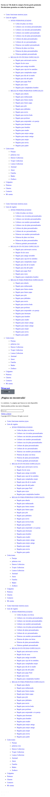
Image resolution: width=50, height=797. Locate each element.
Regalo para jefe (21, 106)
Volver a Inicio (6, 414)
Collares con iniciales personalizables (28, 30)
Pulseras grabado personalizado (26, 54)
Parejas (13, 152)
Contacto (9, 191)
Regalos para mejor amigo (24, 136)
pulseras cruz (15, 155)
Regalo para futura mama (24, 100)
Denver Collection (17, 158)
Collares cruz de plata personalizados (28, 36)
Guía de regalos (11, 18)
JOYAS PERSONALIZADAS (21, 21)
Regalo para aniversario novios (26, 60)
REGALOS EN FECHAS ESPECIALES (25, 57)
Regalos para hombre (23, 127)
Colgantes (9, 182)
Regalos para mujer (22, 139)
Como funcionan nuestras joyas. (17, 14)
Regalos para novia (22, 143)
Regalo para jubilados (23, 109)
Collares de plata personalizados (26, 39)
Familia (13, 173)
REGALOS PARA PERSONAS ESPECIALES (27, 91)
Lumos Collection (17, 164)
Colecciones (10, 149)
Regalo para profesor (23, 118)
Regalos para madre (22, 130)
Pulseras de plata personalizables (27, 51)
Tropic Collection (17, 161)
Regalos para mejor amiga (24, 133)
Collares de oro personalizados (26, 42)
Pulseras (8, 185)
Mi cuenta (9, 194)
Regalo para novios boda (24, 115)
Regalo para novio (22, 112)
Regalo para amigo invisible (25, 66)
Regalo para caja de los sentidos (26, 69)
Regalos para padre (22, 146)
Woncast (5, 388)
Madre (13, 176)
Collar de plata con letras (24, 24)
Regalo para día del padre (24, 78)
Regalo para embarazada (24, 97)
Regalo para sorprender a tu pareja (27, 121)
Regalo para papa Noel (23, 82)
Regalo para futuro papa (24, 103)
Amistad (13, 167)
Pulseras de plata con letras (25, 48)
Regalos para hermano (23, 124)
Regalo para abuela (22, 94)
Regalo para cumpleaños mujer (26, 72)
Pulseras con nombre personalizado (28, 45)
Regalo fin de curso (22, 63)
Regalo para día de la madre (25, 75)
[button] (25, 199)
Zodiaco (13, 179)
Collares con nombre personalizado (28, 33)
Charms (8, 188)
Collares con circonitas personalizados (29, 27)
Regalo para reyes (22, 85)
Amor (13, 170)
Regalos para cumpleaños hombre (27, 88)
